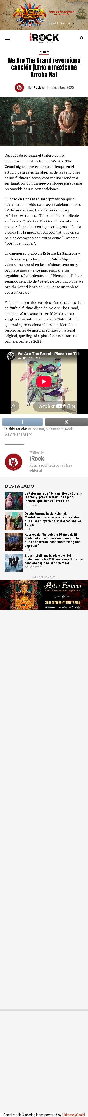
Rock (69, 429)
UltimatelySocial (73, 1115)
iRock (36, 87)
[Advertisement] (44, 807)
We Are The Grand (18, 434)
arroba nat (36, 429)
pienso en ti (55, 429)
